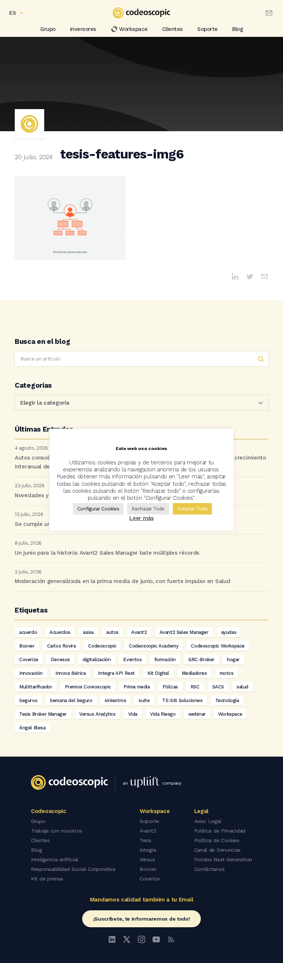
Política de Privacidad (219, 831)
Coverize (28, 659)
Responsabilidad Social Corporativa (73, 869)
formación (165, 659)
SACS (218, 687)
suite (144, 700)
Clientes (172, 29)
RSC (195, 687)
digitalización (97, 659)
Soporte (207, 29)
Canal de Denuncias (217, 850)
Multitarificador (35, 687)
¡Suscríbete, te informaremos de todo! (141, 919)
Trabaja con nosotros (56, 831)
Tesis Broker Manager (43, 714)
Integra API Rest (116, 673)
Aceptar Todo (192, 509)
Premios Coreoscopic (88, 687)
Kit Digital (158, 673)
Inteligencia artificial (54, 859)
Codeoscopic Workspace (218, 646)
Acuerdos (59, 632)
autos (112, 632)
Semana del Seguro (71, 700)
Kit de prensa (47, 879)
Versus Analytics (97, 714)
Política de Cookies (217, 840)
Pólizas (170, 687)
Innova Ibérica (70, 673)
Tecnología (227, 700)
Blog (237, 29)
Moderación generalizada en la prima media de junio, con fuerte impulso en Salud (122, 581)
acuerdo (28, 632)
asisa (88, 632)
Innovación (31, 673)
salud (242, 687)
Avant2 (139, 632)
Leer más (141, 518)
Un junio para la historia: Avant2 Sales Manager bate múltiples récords (107, 552)
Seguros (28, 700)
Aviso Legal (207, 821)
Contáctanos (209, 869)
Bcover (27, 646)
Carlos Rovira (61, 646)
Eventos (132, 659)
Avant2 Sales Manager (184, 632)
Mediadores (194, 673)
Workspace (133, 29)
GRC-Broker (201, 659)
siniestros (115, 700)
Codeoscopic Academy (153, 646)
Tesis (145, 840)
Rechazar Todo (148, 509)
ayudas (229, 632)
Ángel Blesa (32, 727)
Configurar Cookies (98, 509)
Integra (148, 850)
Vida (132, 714)
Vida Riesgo (163, 714)
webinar (197, 714)
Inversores (83, 29)
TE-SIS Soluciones (182, 700)
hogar (233, 659)
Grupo (48, 29)
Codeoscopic (102, 646)
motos (227, 673)
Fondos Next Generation (223, 859)
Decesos (60, 659)
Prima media (136, 687)
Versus (147, 859)
